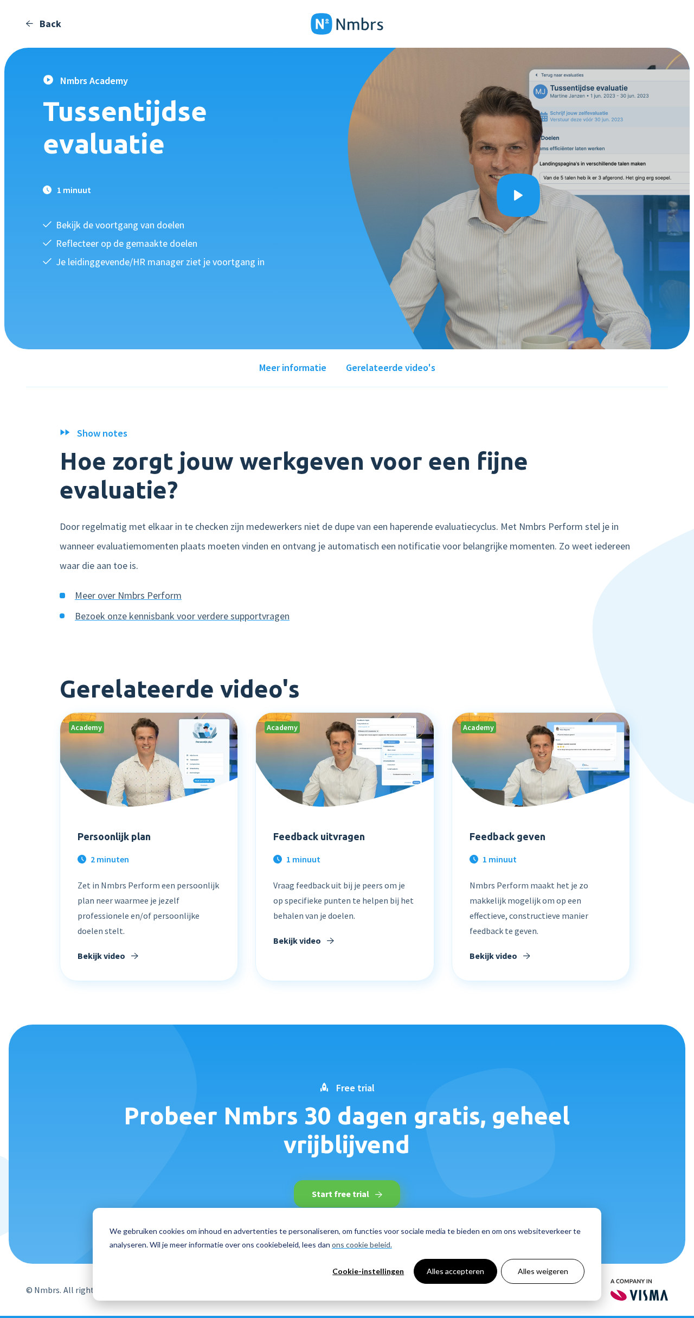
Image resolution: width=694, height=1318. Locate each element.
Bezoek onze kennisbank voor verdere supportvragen (182, 616)
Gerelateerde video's (390, 367)
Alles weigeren (543, 1271)
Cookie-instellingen (368, 1271)
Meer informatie (292, 367)
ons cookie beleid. (362, 1244)
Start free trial (341, 1193)
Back (49, 24)
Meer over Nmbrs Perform (128, 595)
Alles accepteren (455, 1271)
